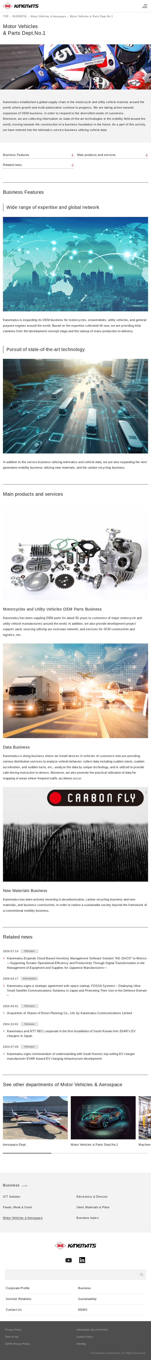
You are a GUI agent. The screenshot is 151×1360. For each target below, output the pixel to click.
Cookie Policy (84, 1336)
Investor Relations (18, 1299)
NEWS (82, 1309)
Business (84, 1288)
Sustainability (87, 1299)
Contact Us (14, 1309)
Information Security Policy (92, 1329)
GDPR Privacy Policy (17, 1344)
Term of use (12, 1336)
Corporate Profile (18, 1288)
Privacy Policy (13, 1329)
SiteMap (81, 1344)
